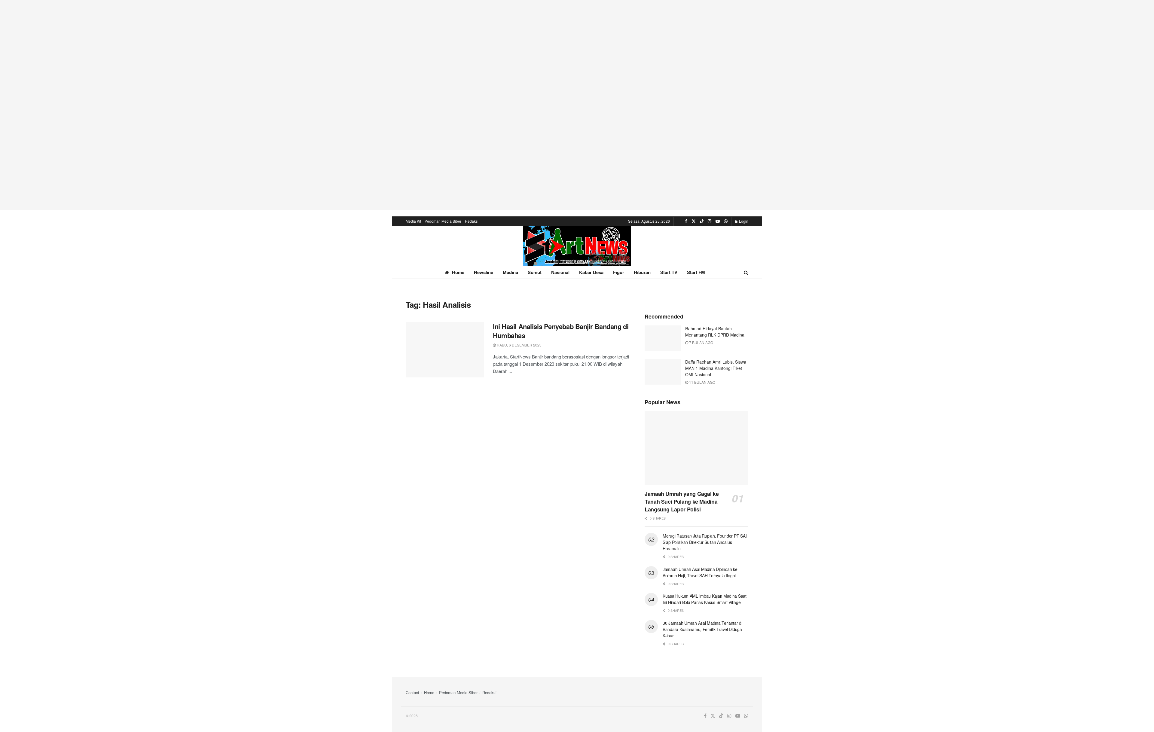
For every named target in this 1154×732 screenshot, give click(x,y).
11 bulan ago (701, 382)
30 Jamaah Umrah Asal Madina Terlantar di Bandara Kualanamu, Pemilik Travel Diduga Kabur (702, 629)
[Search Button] (746, 272)
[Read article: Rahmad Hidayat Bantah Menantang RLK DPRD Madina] (663, 338)
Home (458, 272)
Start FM (696, 272)
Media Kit (413, 221)
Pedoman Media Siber (443, 221)
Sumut (535, 272)
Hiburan (642, 272)
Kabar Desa (591, 272)
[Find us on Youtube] (718, 221)
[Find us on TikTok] (702, 221)
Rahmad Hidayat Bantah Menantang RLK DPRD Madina (714, 331)
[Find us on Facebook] (686, 221)
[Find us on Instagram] (709, 221)
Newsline (483, 272)
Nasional (560, 272)
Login (743, 221)
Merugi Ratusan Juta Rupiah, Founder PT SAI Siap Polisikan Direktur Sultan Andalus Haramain (704, 542)
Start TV (668, 272)
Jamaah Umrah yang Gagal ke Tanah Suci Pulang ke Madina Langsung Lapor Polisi (682, 501)
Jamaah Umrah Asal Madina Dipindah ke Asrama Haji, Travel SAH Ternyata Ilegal (700, 572)
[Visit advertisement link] (577, 105)
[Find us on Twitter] (693, 221)
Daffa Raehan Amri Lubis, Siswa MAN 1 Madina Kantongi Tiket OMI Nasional (715, 368)
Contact (412, 692)
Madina (510, 272)
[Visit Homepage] (577, 246)
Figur (618, 272)
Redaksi (471, 221)
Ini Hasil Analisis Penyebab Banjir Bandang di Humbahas (560, 331)
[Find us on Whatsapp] (726, 221)
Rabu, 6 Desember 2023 (519, 344)
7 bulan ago (700, 342)
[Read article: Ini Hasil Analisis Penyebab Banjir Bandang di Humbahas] (445, 350)
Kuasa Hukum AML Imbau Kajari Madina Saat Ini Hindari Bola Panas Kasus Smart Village (704, 599)
